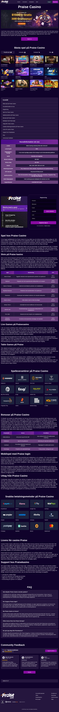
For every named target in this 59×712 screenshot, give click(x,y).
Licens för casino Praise (8, 129)
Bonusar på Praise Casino (9, 118)
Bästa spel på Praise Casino (9, 103)
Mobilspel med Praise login (9, 120)
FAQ (4, 135)
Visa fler (29, 672)
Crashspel (36, 52)
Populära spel (7, 52)
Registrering (5, 109)
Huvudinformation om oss (9, 106)
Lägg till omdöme (50, 650)
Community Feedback (8, 138)
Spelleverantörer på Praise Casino (11, 115)
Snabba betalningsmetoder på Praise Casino (13, 126)
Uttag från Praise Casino (8, 123)
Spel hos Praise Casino (8, 112)
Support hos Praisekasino (9, 132)
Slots (50, 52)
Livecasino (21, 52)
